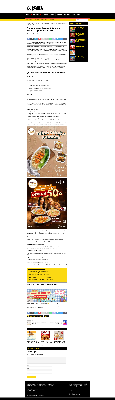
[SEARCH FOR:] (82, 19)
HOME (27, 14)
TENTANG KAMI (29, 17)
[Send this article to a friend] (43, 39)
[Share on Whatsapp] (50, 39)
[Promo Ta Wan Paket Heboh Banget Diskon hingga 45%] (72, 35)
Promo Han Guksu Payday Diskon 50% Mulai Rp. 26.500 (80, 28)
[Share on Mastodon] (54, 39)
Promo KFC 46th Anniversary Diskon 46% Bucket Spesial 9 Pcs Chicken (46, 343)
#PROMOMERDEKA (29, 19)
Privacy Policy (50, 385)
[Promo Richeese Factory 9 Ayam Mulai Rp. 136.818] (72, 47)
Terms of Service (51, 384)
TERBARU (46, 14)
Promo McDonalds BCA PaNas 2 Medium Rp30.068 (33, 342)
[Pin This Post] (39, 39)
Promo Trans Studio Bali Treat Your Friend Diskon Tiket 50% (80, 57)
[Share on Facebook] (28, 39)
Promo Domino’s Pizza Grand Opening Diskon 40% (81, 51)
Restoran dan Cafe (36, 23)
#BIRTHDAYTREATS (44, 19)
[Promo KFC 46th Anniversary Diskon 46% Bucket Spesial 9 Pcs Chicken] (47, 335)
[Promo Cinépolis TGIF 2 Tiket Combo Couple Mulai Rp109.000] (72, 41)
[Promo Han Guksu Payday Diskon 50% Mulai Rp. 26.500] (72, 29)
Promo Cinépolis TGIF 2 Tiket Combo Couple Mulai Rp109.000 (80, 40)
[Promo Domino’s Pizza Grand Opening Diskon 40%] (72, 52)
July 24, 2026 (30, 33)
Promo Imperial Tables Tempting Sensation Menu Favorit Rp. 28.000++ (60, 343)
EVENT (73, 14)
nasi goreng (39, 316)
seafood (46, 316)
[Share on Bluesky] (61, 39)
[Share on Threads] (65, 39)
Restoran (66, 14)
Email (28, 368)
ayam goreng (32, 316)
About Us (49, 383)
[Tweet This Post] (32, 39)
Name (28, 365)
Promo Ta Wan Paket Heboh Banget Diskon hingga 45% (79, 34)
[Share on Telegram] (58, 39)
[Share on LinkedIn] (36, 39)
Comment (29, 356)
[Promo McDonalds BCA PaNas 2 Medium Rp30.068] (33, 335)
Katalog (59, 14)
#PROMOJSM (37, 19)
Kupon (78, 14)
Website (28, 372)
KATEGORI (52, 14)
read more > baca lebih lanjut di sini (56, 303)
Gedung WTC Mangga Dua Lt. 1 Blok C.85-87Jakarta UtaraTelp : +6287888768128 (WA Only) (76, 392)
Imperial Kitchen (37, 33)
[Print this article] (47, 39)
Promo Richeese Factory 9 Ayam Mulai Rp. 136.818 (80, 46)
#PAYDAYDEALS (52, 19)
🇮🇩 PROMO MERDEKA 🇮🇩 (36, 14)
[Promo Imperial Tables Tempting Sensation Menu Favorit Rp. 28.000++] (60, 335)
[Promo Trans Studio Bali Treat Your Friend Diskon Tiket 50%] (72, 58)
